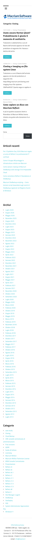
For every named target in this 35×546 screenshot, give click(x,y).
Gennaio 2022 (10, 260)
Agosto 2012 (9, 414)
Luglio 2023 (9, 226)
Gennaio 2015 (10, 386)
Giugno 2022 (9, 249)
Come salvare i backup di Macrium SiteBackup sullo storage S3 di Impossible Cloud (17, 170)
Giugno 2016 (9, 358)
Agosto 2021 (9, 271)
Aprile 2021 (9, 282)
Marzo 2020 (9, 305)
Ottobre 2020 (10, 294)
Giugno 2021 (9, 277)
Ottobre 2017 (10, 338)
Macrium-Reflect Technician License (17, 458)
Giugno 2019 (9, 313)
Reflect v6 (8, 470)
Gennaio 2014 (10, 400)
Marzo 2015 (9, 380)
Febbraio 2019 (10, 322)
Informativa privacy (17, 525)
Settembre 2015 (11, 372)
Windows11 (9, 511)
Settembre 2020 (11, 296)
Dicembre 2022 (10, 238)
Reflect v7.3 (9, 483)
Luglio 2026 (9, 210)
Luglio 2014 (9, 391)
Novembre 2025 (11, 218)
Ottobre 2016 (10, 350)
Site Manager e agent (12, 495)
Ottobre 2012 (10, 408)
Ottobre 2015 (10, 369)
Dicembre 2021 (10, 263)
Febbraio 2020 (10, 308)
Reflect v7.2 (9, 481)
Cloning (15, 30)
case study (9, 430)
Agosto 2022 (9, 243)
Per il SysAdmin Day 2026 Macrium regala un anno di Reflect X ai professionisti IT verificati (17, 154)
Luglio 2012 (9, 417)
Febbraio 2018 (10, 333)
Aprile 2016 (9, 361)
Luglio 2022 (9, 246)
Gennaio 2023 (10, 235)
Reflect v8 (8, 489)
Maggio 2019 (10, 316)
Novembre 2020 (11, 291)
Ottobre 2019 (10, 310)
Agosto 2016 (9, 352)
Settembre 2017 (11, 341)
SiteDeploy (9, 500)
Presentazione (22, 30)
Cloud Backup (9, 436)
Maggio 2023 (10, 232)
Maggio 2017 (10, 344)
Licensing (8, 453)
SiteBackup (9, 497)
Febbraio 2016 (10, 366)
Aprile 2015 (9, 378)
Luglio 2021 (9, 274)
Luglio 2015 (9, 375)
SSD (6, 503)
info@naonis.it (20, 539)
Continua (7, 57)
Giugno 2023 (9, 229)
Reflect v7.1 (9, 478)
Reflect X (8, 492)
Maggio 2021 (10, 280)
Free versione (10, 444)
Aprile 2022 (9, 254)
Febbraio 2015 (10, 383)
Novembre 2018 (11, 324)
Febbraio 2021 (10, 285)
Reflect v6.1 (9, 472)
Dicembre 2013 (10, 403)
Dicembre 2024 (10, 224)
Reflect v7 (8, 475)
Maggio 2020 (10, 302)
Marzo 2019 (9, 319)
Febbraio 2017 (10, 347)
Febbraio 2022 (10, 257)
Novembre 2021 (11, 266)
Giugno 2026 (9, 212)
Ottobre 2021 (10, 268)
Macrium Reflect (7, 102)
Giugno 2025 (9, 221)
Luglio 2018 (9, 330)
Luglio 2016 (9, 355)
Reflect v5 (8, 467)
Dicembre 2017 (10, 336)
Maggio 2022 (10, 252)
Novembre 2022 (11, 240)
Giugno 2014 (9, 394)
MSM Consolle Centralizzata (14, 461)
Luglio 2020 (9, 299)
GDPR (7, 447)
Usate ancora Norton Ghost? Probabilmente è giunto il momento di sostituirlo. (16, 35)
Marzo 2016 (9, 364)
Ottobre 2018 (10, 327)
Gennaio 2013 (10, 405)
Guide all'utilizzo (22, 64)
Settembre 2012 (11, 411)
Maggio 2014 (10, 397)
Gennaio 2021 (10, 288)
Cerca (5, 132)
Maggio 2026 (10, 215)
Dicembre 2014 (10, 389)
